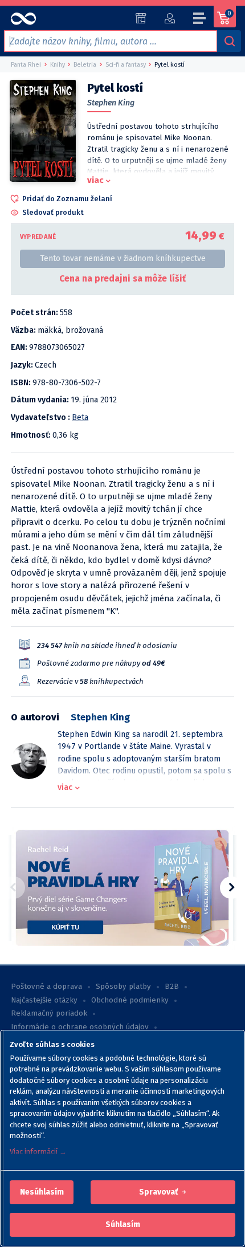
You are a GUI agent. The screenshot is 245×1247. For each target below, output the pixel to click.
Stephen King (110, 103)
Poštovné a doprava (46, 986)
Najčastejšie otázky (44, 1000)
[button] (42, 1192)
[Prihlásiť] (169, 18)
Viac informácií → (38, 1151)
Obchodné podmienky (130, 1000)
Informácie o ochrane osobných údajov (80, 1027)
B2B (172, 986)
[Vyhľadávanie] (229, 41)
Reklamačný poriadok (49, 1013)
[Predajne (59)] (141, 18)
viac (95, 180)
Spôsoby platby (123, 986)
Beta (80, 417)
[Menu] (200, 20)
